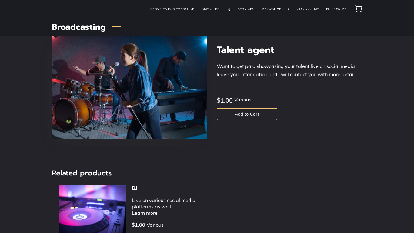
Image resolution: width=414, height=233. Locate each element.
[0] (358, 8)
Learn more (145, 213)
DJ (134, 188)
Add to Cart (247, 114)
